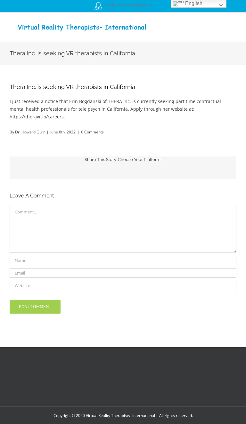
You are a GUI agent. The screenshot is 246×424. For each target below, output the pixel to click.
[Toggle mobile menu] (233, 22)
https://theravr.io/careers (37, 117)
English (193, 3)
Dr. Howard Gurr (30, 132)
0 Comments (92, 132)
